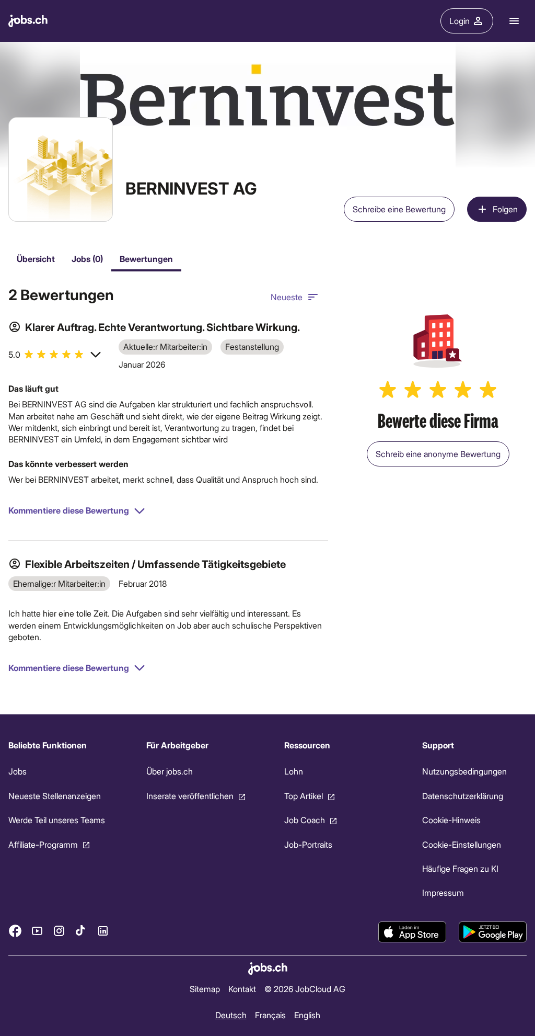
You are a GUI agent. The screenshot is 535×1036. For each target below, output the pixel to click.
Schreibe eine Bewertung (399, 209)
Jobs (17, 771)
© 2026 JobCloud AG (304, 989)
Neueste (287, 297)
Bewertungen (146, 259)
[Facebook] (15, 931)
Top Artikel (303, 795)
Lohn (293, 771)
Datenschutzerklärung (462, 795)
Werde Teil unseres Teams (56, 820)
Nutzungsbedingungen (464, 771)
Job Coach (304, 820)
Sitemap (205, 989)
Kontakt (242, 989)
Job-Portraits (308, 844)
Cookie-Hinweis (451, 820)
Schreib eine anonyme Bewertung (438, 454)
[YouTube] (37, 931)
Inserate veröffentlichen (190, 795)
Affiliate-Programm (43, 844)
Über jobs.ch (169, 771)
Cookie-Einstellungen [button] (461, 844)
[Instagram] (59, 931)
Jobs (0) (87, 259)
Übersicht (36, 259)
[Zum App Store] (412, 931)
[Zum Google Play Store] (493, 931)
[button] (55, 354)
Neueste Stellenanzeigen (54, 795)
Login (459, 21)
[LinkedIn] (103, 931)
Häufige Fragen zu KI (460, 868)
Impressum (443, 892)
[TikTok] (81, 931)
